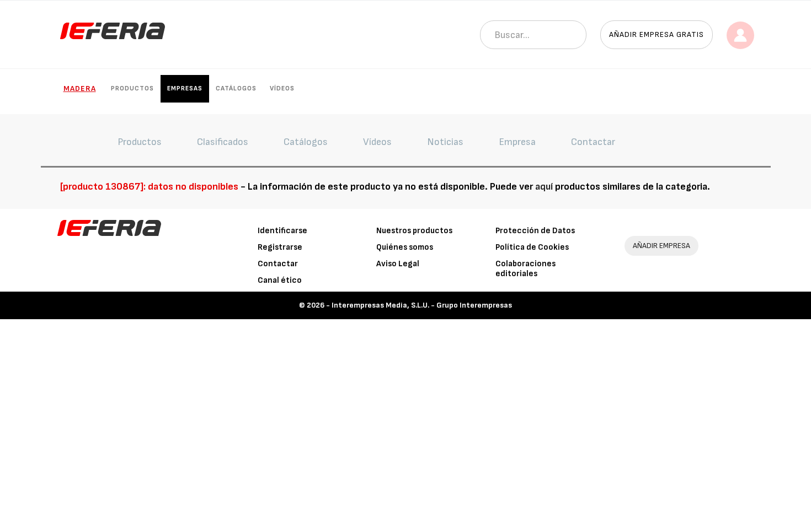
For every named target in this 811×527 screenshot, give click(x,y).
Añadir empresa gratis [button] (656, 34)
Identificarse (282, 230)
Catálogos (236, 88)
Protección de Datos (535, 230)
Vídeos (282, 88)
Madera (79, 88)
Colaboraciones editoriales (525, 269)
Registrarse (280, 247)
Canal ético (280, 280)
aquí (544, 186)
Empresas (184, 88)
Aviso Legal (397, 264)
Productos (132, 88)
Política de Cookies (532, 247)
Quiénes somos (404, 247)
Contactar (278, 264)
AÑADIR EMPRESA (661, 245)
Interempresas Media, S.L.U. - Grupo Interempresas (422, 305)
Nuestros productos (414, 230)
